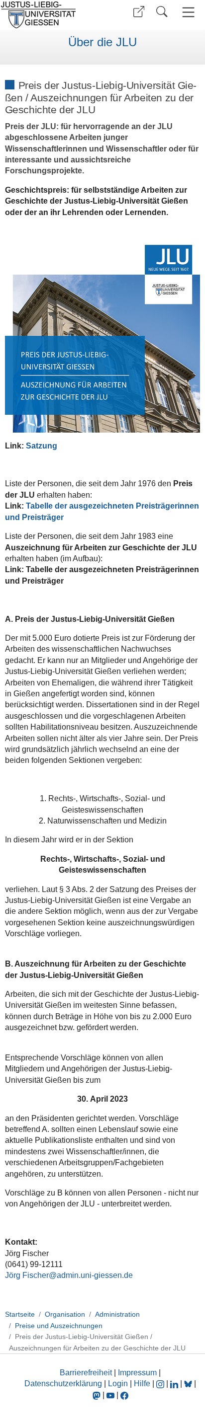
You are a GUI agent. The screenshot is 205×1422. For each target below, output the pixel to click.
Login (119, 1383)
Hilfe (142, 1383)
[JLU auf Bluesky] (189, 1383)
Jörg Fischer (27, 1275)
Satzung (41, 446)
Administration (117, 1314)
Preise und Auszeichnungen (58, 1326)
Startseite (20, 1314)
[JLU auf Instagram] (161, 1383)
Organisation (65, 1314)
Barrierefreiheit (86, 1372)
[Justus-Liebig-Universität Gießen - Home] (50, 15)
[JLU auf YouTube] (110, 1395)
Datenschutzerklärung (63, 1383)
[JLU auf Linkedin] (175, 1383)
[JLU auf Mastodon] (97, 1395)
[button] (138, 11)
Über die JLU (102, 42)
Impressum (137, 1372)
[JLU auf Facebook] (124, 1395)
